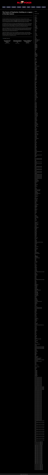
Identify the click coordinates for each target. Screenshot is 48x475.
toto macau (36, 116)
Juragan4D (36, 137)
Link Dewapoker (36, 342)
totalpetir (36, 282)
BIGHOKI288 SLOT (37, 227)
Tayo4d (35, 183)
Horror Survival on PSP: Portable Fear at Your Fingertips (7, 41)
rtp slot (35, 339)
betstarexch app (36, 126)
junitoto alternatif (37, 180)
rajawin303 (36, 302)
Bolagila (35, 354)
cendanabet (36, 370)
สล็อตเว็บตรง (36, 27)
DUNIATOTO (36, 275)
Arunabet (36, 350)
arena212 (36, 98)
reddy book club (36, 246)
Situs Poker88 (36, 340)
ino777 (35, 187)
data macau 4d (36, 360)
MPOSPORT (36, 298)
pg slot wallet (36, 55)
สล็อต (35, 63)
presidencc (36, 273)
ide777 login (36, 200)
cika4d (35, 334)
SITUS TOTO (36, 199)
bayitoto (36, 17)
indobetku (36, 288)
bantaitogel (36, 21)
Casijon (35, 43)
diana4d (35, 42)
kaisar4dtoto (36, 299)
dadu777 (36, 65)
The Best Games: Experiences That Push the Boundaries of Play (17, 41)
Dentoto (35, 305)
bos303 (35, 239)
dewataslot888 (36, 289)
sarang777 (36, 309)
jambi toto (36, 326)
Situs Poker (36, 238)
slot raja (35, 363)
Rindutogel (36, 287)
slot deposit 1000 (36, 131)
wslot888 (36, 319)
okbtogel (36, 234)
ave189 (35, 111)
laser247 (35, 244)
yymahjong (36, 262)
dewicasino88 (36, 184)
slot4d (35, 24)
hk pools (36, 210)
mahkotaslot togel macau (37, 193)
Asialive (35, 355)
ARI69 (35, 322)
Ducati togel (36, 196)
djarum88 (36, 233)
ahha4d (35, 250)
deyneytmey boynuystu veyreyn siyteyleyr (39, 346)
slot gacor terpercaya (37, 366)
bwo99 (35, 213)
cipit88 (35, 90)
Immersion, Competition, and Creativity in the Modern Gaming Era (27, 41)
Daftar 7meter (36, 237)
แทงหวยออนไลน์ (36, 204)
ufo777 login (36, 261)
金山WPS (36, 129)
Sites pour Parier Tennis (37, 190)
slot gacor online (36, 356)
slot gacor (36, 49)
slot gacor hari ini (36, 40)
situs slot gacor (36, 323)
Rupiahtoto (36, 296)
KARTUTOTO (36, 274)
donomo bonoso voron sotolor (38, 361)
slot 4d (35, 36)
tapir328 (35, 156)
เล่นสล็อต (36, 78)
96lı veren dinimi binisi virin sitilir (38, 151)
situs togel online (36, 295)
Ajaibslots (36, 349)
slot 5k (35, 197)
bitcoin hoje (36, 186)
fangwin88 (36, 20)
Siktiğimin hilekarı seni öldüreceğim (38, 445)
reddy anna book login (37, 257)
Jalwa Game (36, 228)
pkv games (36, 230)
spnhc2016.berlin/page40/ (37, 189)
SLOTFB (35, 247)
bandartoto (36, 267)
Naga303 (36, 232)
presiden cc (36, 265)
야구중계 (36, 268)
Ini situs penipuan (37, 138)
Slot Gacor (36, 142)
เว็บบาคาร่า (36, 81)
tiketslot (35, 362)
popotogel (36, 26)
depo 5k (35, 48)
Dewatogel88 (36, 357)
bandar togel (36, 123)
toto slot (36, 29)
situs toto (36, 31)
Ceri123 (35, 101)
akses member (36, 115)
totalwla (35, 281)
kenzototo (36, 231)
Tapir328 (35, 58)
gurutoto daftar (36, 124)
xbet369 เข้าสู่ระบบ (37, 252)
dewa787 (36, 71)
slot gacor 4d (36, 41)
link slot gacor (36, 28)
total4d (35, 259)
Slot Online (36, 376)
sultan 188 (36, 34)
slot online (36, 316)
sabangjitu (36, 336)
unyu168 (36, 321)
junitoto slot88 (36, 194)
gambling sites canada (37, 253)
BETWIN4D (36, 285)
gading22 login (36, 198)
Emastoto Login (36, 224)
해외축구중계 (36, 375)
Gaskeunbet (36, 353)
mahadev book (36, 248)
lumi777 (35, 332)
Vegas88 (35, 352)
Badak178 (36, 104)
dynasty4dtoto (36, 300)
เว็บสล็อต (36, 30)
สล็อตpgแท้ (36, 44)
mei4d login (36, 191)
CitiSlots (35, 341)
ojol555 (35, 260)
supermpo (36, 240)
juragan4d (36, 119)
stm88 (35, 218)
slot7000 (35, 251)
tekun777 (36, 264)
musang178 (36, 74)
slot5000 (35, 368)
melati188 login (36, 192)
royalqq (35, 258)
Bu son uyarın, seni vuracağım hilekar (39, 464)
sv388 (35, 50)
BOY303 (35, 315)
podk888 (36, 82)
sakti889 (35, 245)
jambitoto (36, 328)
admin (4, 16)
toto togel (36, 335)
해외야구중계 (36, 179)
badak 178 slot (36, 97)
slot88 (35, 22)
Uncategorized (15, 16)
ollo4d (35, 255)
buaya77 (36, 185)
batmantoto (36, 320)
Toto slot (36, 211)
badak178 (36, 23)
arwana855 (36, 56)
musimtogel (36, 286)
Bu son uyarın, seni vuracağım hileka (39, 441)
